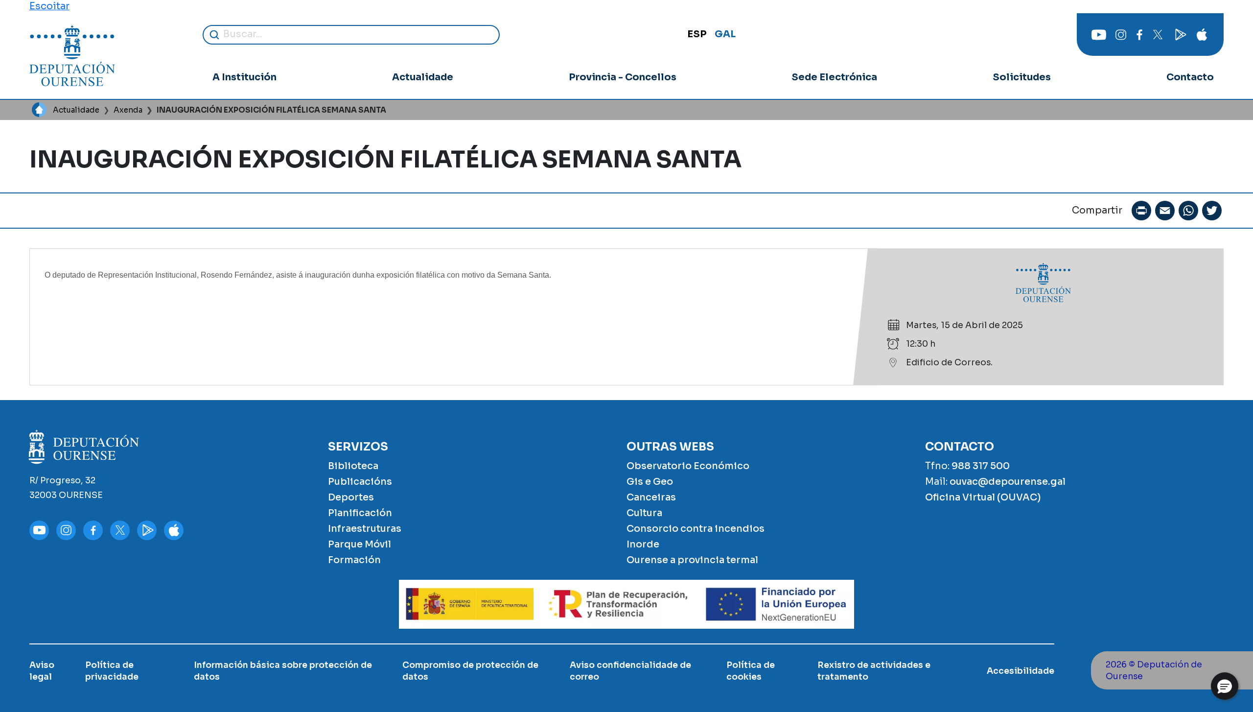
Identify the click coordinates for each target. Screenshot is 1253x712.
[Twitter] (1212, 210)
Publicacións (360, 481)
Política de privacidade (112, 671)
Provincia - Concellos (622, 77)
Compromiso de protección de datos (470, 671)
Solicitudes (1022, 77)
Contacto (1190, 77)
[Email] (1165, 210)
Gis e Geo (649, 481)
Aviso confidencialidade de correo (630, 671)
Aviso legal (41, 671)
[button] (1224, 686)
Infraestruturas (364, 528)
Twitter (1157, 34)
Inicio (39, 110)
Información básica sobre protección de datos (283, 671)
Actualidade (422, 77)
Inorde (642, 544)
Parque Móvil (359, 544)
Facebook (1139, 34)
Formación (354, 560)
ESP (697, 34)
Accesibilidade (1020, 670)
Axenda (128, 110)
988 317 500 (980, 466)
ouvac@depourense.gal (1008, 481)
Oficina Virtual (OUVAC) (983, 497)
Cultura (644, 513)
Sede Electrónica (834, 77)
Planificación (360, 513)
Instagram (1121, 34)
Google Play (1179, 34)
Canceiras (651, 497)
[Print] (1141, 210)
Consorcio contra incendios (695, 528)
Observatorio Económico (687, 466)
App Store (1201, 34)
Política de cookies (750, 671)
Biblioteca (353, 466)
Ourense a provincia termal (692, 560)
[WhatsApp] (1188, 210)
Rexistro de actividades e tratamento (873, 671)
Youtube (1098, 34)
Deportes (351, 497)
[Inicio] (72, 55)
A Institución (244, 77)
